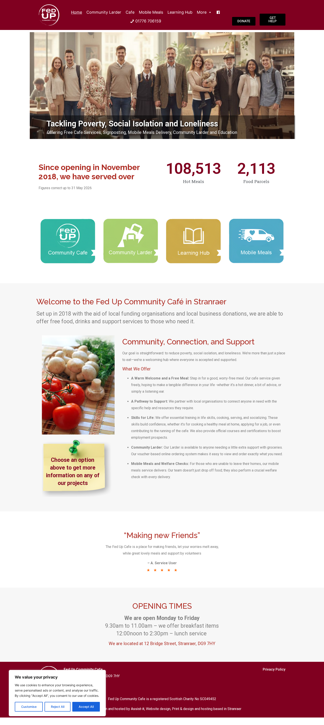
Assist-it (137, 709)
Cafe (130, 12)
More (202, 12)
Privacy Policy (274, 669)
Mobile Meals (151, 12)
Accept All (86, 706)
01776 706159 (148, 21)
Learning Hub (180, 12)
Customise (29, 706)
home (76, 12)
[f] (218, 12)
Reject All (57, 706)
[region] (57, 693)
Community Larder (103, 12)
